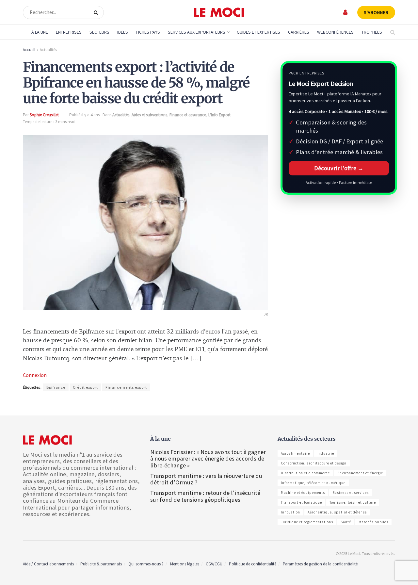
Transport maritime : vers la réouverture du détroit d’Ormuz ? (206, 479)
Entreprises (69, 32)
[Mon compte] (345, 12)
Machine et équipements (303, 492)
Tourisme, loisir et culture (353, 502)
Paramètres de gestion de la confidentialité (320, 564)
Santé (346, 522)
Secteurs (99, 32)
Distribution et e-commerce (305, 473)
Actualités (48, 49)
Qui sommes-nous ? (146, 564)
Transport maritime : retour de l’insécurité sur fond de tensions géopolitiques (205, 496)
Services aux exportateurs (196, 32)
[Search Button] (97, 12)
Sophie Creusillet (44, 115)
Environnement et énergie (360, 473)
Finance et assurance (187, 115)
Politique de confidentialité (252, 564)
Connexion (35, 375)
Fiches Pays (148, 32)
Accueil (29, 49)
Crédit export (85, 387)
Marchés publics (373, 522)
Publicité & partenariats (101, 564)
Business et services (350, 492)
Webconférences (335, 32)
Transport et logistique (301, 502)
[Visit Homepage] (219, 12)
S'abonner (376, 12)
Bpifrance (55, 387)
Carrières (298, 32)
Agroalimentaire (295, 453)
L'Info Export (219, 115)
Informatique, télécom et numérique (313, 482)
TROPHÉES (372, 32)
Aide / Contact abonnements (48, 564)
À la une (39, 32)
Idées (122, 32)
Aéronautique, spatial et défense (337, 512)
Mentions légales (184, 564)
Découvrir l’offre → (338, 168)
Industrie (325, 453)
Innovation (290, 512)
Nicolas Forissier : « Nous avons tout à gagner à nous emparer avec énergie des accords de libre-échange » (208, 458)
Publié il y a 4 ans (84, 115)
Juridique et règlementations (307, 522)
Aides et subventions (149, 115)
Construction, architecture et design (313, 463)
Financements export (126, 387)
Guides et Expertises (258, 32)
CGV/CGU (214, 564)
